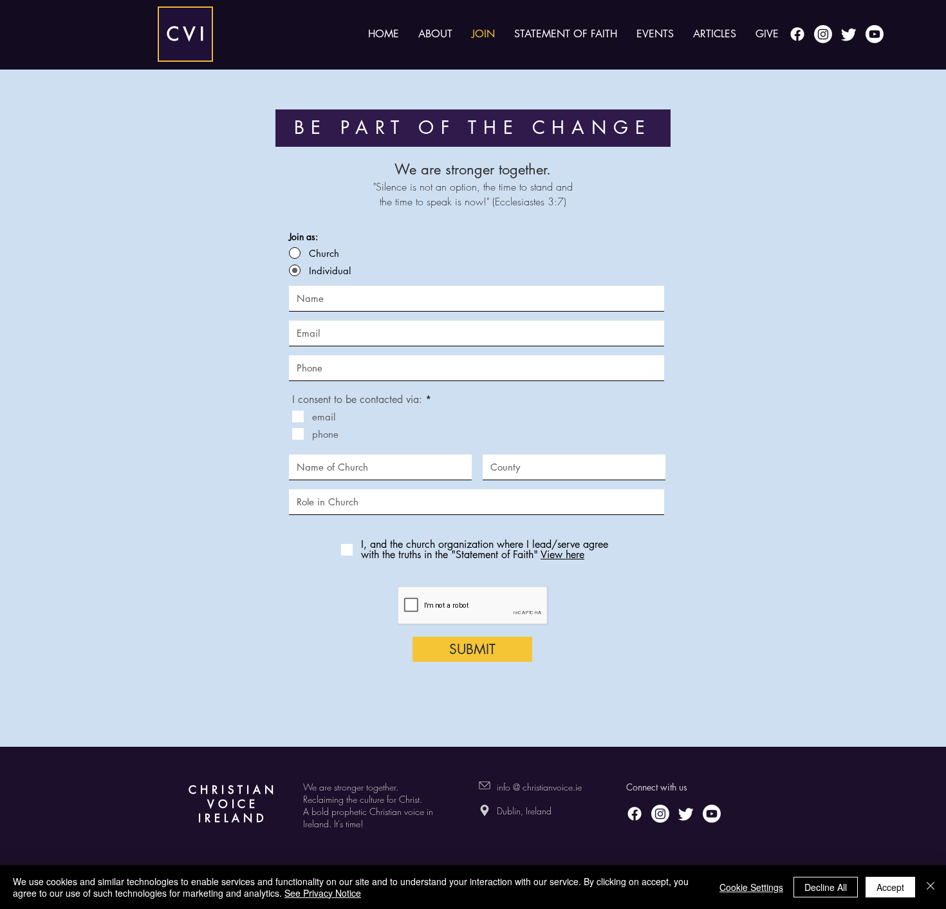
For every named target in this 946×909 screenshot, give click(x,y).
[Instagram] (823, 34)
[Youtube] (875, 34)
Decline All (825, 887)
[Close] (930, 887)
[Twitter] (849, 34)
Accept (890, 887)
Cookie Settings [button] (751, 887)
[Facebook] (797, 34)
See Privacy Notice (322, 892)
